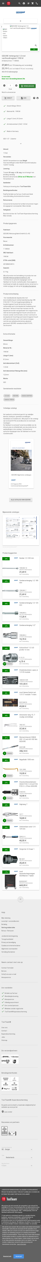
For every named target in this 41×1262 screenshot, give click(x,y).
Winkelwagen (27, 86)
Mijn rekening (5, 918)
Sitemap (4, 1040)
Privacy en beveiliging (8, 942)
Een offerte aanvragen (23, 98)
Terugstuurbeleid (7, 939)
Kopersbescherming (8, 1034)
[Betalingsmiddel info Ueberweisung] (5, 1080)
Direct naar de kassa (8, 98)
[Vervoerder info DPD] (5, 1063)
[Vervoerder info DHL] (5, 1058)
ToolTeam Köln (25, 186)
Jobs (3, 1037)
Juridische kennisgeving (9, 936)
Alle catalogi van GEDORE (21, 500)
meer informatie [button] (21, 1244)
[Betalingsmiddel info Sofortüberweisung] (14, 1080)
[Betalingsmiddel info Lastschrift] (14, 1085)
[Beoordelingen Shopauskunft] (12, 1135)
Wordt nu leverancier (9, 92)
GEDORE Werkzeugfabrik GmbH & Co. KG (16, 278)
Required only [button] (7, 1256)
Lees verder (8, 1112)
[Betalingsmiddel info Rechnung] (5, 1085)
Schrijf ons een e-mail (8, 974)
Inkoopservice (6, 977)
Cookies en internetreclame (10, 945)
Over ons (4, 1027)
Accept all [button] (19, 1256)
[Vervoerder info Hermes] (14, 1058)
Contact (4, 1031)
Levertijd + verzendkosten (10, 921)
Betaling (4, 924)
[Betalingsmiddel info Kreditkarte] (14, 1090)
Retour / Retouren (7, 931)
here (11, 286)
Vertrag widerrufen (8, 927)
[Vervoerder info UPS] (14, 1063)
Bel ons (3, 971)
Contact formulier (7, 968)
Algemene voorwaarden (9, 949)
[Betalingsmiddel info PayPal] (5, 1090)
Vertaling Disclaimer (29, 286)
